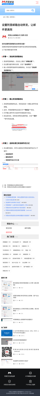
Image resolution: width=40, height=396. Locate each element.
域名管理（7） (7, 262)
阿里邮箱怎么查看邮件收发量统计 (23, 319)
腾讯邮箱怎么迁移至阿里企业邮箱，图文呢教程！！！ (26, 309)
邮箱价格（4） (7, 270)
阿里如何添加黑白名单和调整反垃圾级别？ (19, 187)
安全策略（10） (26, 262)
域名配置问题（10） (29, 258)
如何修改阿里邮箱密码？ (20, 340)
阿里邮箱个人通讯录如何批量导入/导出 (17, 205)
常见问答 (9, 228)
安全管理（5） (7, 266)
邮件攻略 (28, 228)
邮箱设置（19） (27, 242)
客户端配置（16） (28, 266)
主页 (4, 17)
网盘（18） (28, 250)
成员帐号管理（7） (18, 258)
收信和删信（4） (7, 254)
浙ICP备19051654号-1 (23, 393)
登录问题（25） (7, 246)
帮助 (8, 17)
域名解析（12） (17, 254)
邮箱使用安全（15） (18, 250)
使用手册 (12, 17)
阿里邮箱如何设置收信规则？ (15, 185)
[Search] (32, 10)
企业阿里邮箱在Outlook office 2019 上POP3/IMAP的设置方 (26, 332)
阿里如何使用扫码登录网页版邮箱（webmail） (19, 210)
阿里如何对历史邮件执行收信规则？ (16, 207)
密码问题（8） (17, 246)
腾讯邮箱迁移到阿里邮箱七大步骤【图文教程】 (26, 284)
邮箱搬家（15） (7, 242)
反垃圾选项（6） (17, 242)
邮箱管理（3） (27, 254)
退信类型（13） (7, 258)
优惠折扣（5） (26, 246)
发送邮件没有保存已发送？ (13, 202)
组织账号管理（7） (17, 266)
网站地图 (31, 393)
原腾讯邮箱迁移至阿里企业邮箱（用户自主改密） (26, 296)
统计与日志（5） (16, 262)
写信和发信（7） (7, 250)
